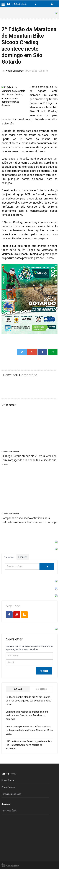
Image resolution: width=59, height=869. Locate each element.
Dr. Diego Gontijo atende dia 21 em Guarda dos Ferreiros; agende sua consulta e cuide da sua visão (29, 460)
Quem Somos (8, 787)
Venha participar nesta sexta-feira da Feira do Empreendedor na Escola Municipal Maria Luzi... (29, 730)
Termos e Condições (11, 794)
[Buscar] (46, 566)
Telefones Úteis (9, 810)
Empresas (8, 557)
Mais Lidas (41, 689)
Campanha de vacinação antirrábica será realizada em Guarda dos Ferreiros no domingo (27, 715)
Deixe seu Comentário (20, 375)
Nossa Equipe (8, 780)
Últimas (18, 689)
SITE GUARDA (16, 4)
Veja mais (9, 405)
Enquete (22, 557)
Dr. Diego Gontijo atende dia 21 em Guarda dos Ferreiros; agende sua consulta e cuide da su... (28, 701)
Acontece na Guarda (10, 451)
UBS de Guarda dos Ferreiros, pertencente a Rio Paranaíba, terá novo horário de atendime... (29, 745)
